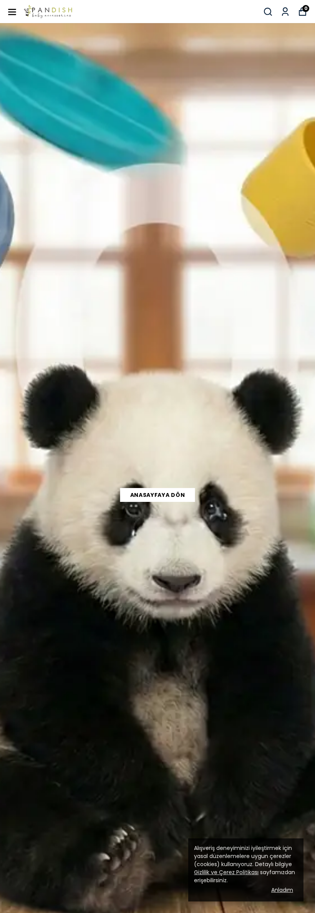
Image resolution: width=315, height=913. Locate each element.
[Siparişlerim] (285, 12)
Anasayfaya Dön (157, 495)
